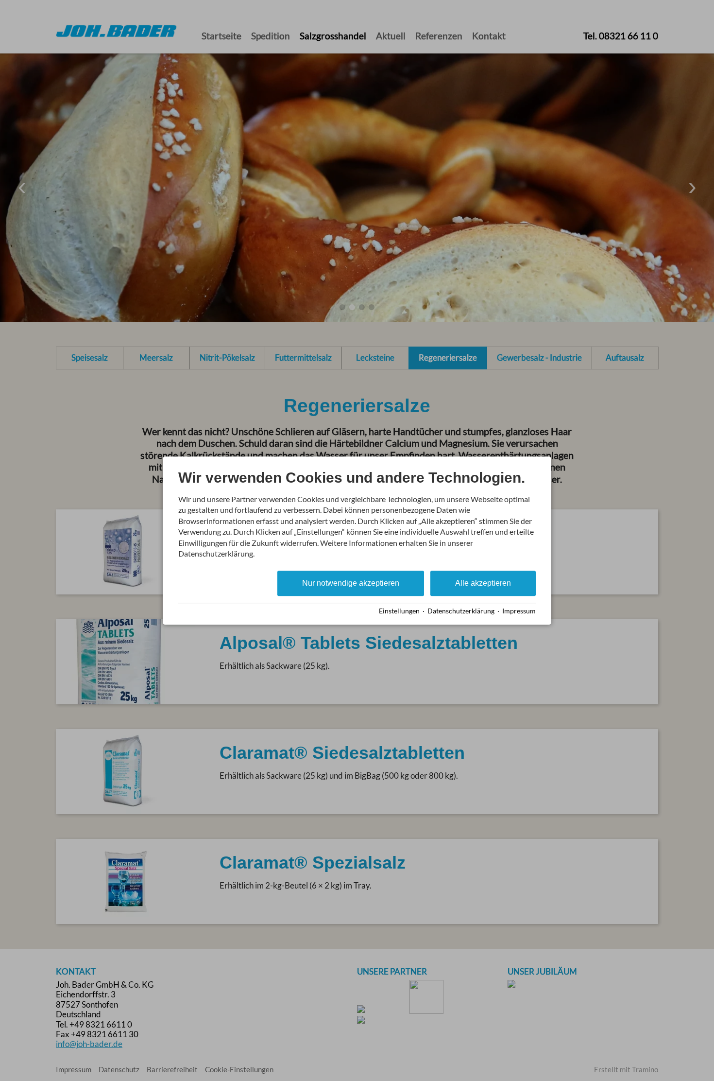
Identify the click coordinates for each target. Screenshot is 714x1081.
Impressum (519, 611)
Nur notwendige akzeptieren (350, 583)
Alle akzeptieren (483, 583)
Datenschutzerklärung (460, 611)
